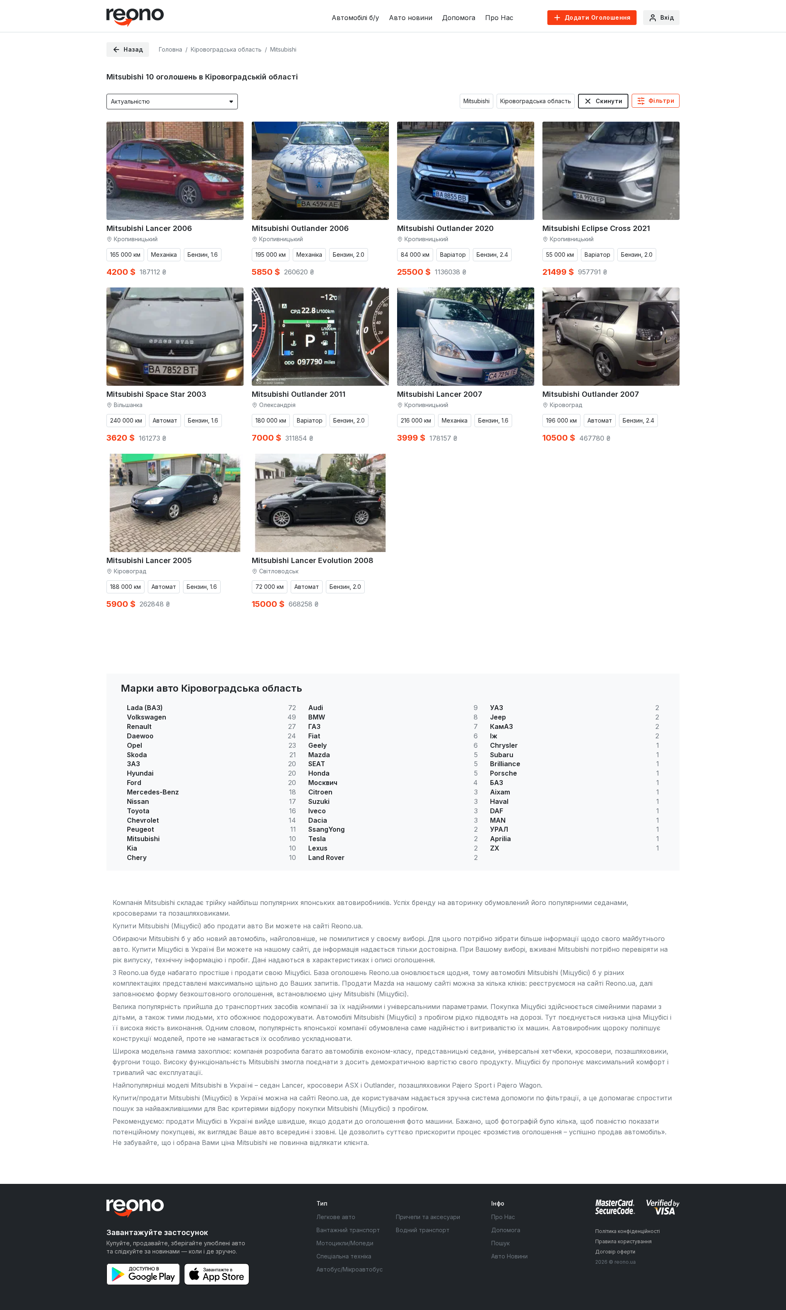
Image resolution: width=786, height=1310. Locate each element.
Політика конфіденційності (627, 1231)
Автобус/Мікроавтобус (349, 1269)
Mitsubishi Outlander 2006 (300, 228)
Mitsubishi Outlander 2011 (299, 394)
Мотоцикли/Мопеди (344, 1243)
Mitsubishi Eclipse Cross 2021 (596, 228)
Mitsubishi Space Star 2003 (156, 394)
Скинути (609, 100)
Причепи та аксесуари (428, 1216)
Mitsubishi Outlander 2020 (445, 228)
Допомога (458, 18)
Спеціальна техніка (343, 1256)
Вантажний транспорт (348, 1229)
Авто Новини (509, 1256)
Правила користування (623, 1241)
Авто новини (410, 18)
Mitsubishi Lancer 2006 (149, 228)
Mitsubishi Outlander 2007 (590, 394)
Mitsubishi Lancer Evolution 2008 (312, 560)
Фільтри (661, 100)
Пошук (500, 1243)
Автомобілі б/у (355, 18)
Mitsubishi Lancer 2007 (439, 394)
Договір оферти (615, 1252)
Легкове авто (335, 1216)
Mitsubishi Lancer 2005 (149, 560)
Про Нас (499, 18)
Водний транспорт (422, 1229)
